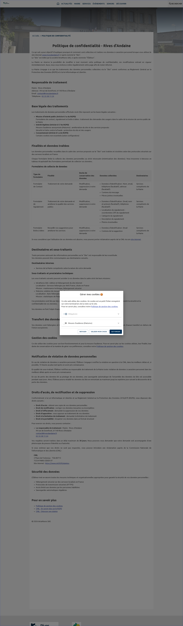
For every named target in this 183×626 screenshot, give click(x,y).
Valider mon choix (99, 331)
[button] (91, 314)
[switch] (64, 323)
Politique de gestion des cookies (104, 306)
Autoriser (115, 331)
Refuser (83, 331)
